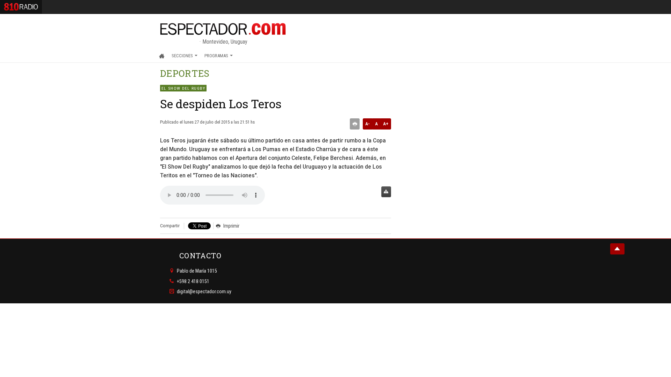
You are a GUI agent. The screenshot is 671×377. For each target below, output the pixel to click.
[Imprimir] (355, 124)
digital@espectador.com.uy (204, 291)
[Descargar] (386, 191)
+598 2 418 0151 (193, 281)
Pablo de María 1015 (197, 271)
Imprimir (231, 226)
